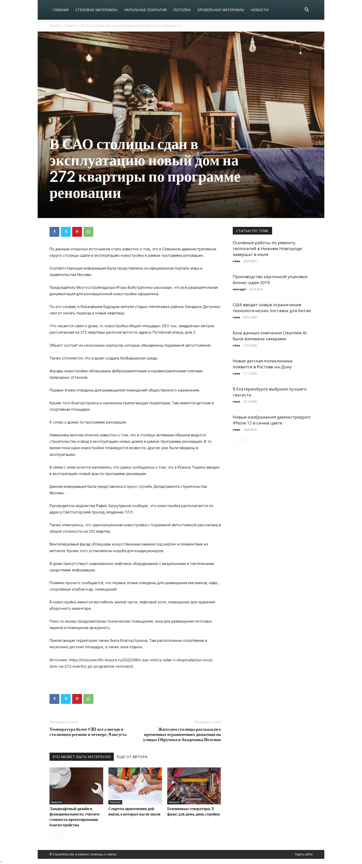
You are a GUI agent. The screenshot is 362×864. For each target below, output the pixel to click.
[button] (307, 10)
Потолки (182, 9)
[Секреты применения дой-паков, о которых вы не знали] (135, 785)
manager (239, 289)
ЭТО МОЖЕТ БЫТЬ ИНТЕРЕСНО (81, 756)
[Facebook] (54, 232)
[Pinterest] (77, 232)
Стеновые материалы (96, 9)
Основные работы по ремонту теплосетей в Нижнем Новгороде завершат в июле (267, 248)
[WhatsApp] (88, 232)
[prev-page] (52, 835)
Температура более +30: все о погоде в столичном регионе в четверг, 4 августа (88, 732)
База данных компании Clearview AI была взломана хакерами (270, 335)
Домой (54, 25)
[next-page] (60, 835)
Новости (259, 9)
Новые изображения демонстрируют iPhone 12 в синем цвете (272, 420)
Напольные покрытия (145, 9)
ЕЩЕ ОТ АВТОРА (132, 756)
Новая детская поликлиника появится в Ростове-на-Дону (263, 364)
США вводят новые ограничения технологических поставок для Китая (272, 307)
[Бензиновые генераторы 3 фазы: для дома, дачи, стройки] (194, 785)
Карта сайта (304, 854)
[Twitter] (66, 232)
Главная (60, 9)
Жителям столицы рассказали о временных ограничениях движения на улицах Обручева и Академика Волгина (182, 734)
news (236, 261)
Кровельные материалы (220, 9)
